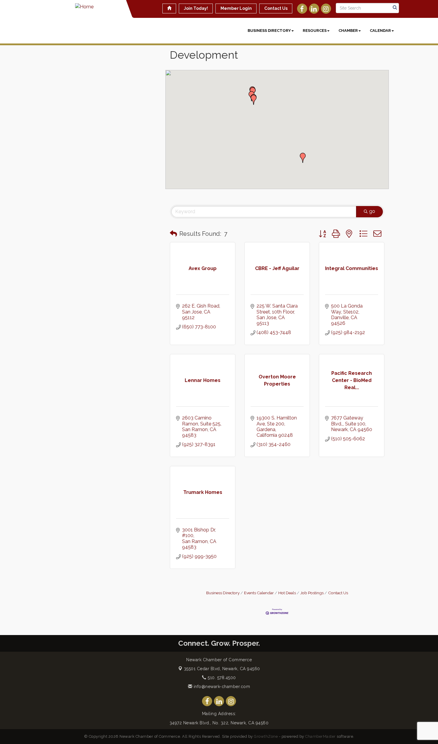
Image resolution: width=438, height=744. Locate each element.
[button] (254, 100)
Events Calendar (259, 592)
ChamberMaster (320, 736)
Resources (315, 30)
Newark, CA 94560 (222, 668)
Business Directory (269, 30)
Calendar (380, 30)
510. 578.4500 (221, 677)
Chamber (348, 30)
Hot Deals (287, 592)
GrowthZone (266, 736)
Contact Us (338, 592)
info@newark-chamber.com (221, 686)
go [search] (372, 211)
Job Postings (312, 592)
